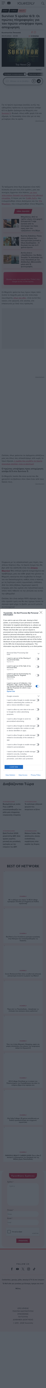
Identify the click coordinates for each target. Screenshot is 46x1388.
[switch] (37, 659)
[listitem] (23, 653)
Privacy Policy (36, 775)
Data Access (23, 775)
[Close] (42, 613)
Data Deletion (10, 775)
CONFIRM (14, 767)
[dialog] (23, 694)
